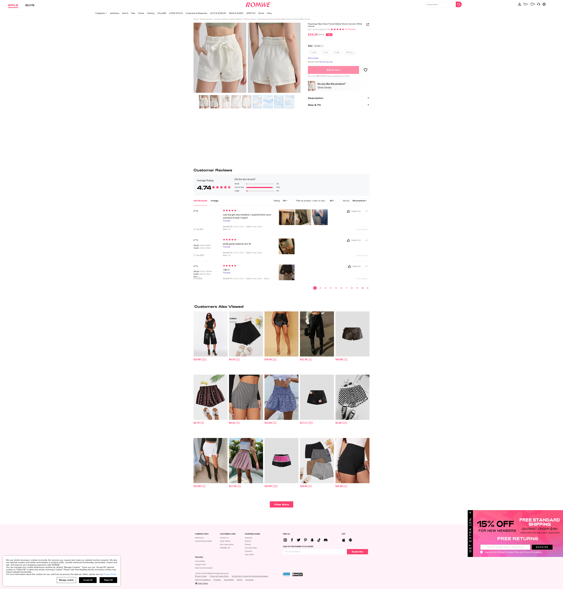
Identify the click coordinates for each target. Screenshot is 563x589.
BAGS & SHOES (236, 13)
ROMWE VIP (225, 548)
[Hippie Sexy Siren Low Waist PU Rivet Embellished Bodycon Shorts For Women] (352, 334)
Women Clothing (221, 19)
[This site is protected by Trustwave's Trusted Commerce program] (286, 574)
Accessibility (200, 561)
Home (196, 19)
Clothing (150, 13)
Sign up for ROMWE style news (298, 547)
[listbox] (519, 4)
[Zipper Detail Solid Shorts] (352, 460)
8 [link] (351, 288)
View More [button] (281, 504)
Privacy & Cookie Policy (219, 576)
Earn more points (227, 544)
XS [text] (227, 229)
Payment (248, 551)
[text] (248, 210)
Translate (226, 221)
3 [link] (325, 288)
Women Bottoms (235, 19)
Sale (133, 13)
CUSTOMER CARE (228, 534)
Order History (225, 541)
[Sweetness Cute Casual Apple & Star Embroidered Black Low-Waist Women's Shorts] (317, 397)
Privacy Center (201, 576)
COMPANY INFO (201, 534)
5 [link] (336, 288)
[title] (281, 306)
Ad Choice (249, 580)
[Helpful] (348, 211)
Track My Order (251, 548)
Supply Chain (200, 565)
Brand (261, 13)
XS (227, 255)
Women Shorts (250, 19)
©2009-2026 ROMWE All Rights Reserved (212, 573)
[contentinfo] (197, 359)
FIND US (286, 534)
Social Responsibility (203, 541)
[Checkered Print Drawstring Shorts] (352, 397)
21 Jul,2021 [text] (198, 229)
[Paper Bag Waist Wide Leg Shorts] (246, 460)
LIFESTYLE (251, 13)
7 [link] (346, 288)
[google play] (350, 539)
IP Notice (217, 580)
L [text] (267, 279)
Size (314, 45)
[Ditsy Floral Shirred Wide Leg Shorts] (281, 397)
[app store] (344, 539)
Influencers (199, 538)
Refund (248, 544)
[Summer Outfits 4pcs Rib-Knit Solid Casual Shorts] (317, 460)
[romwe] (258, 4)
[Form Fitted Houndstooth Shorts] (246, 397)
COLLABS (161, 13)
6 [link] (341, 288)
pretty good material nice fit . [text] (237, 244)
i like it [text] (226, 270)
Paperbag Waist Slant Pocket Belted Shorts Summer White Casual (335, 25)
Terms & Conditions (203, 580)
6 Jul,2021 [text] (198, 279)
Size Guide (249, 555)
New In (125, 13)
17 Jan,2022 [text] (199, 255)
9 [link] (357, 288)
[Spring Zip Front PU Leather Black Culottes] (281, 334)
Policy (269, 13)
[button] (365, 70)
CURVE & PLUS (176, 13)
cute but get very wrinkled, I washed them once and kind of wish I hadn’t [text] (247, 216)
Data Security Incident (203, 568)
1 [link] (315, 288)
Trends (141, 13)
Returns (248, 541)
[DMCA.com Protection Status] (297, 574)
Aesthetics (114, 13)
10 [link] (362, 288)
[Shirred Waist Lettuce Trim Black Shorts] (246, 334)
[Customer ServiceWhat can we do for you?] (538, 4)
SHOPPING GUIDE (252, 534)
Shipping (248, 538)
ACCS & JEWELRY (218, 13)
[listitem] (211, 341)
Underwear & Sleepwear (196, 13)
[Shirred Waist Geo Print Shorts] (211, 397)
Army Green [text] (254, 227)
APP (343, 534)
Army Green (254, 253)
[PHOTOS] (247, 58)
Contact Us (224, 538)
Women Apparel (206, 19)
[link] (309, 288)
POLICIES (199, 557)
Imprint (239, 580)
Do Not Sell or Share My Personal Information (250, 576)
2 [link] (320, 288)
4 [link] (330, 288)
